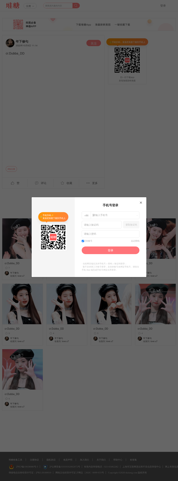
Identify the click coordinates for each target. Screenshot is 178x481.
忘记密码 (135, 241)
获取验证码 (131, 224)
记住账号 (88, 241)
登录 (110, 250)
